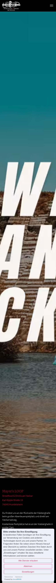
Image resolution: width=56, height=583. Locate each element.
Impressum (18, 577)
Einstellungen (28, 572)
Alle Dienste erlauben (28, 560)
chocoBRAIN (17, 579)
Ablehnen (28, 566)
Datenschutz (8, 577)
